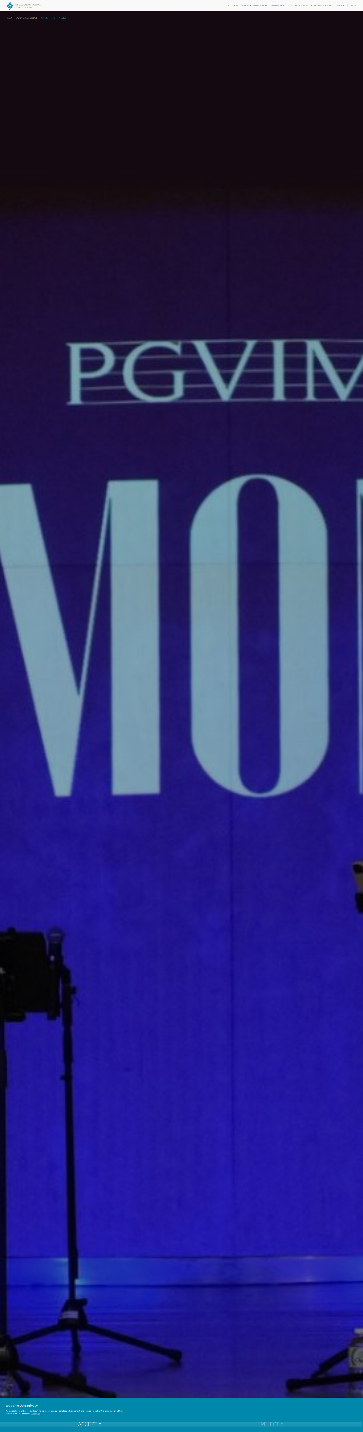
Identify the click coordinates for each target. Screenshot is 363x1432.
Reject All (275, 1424)
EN (352, 5)
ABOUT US (230, 5)
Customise (35, 1414)
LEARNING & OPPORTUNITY (252, 5)
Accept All (92, 1424)
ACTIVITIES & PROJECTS (298, 5)
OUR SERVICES (276, 5)
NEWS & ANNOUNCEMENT (322, 5)
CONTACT (340, 5)
